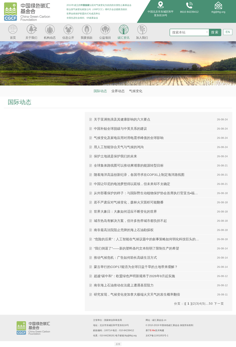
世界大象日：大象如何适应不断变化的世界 (125, 211)
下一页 (219, 303)
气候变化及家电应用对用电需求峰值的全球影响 (129, 138)
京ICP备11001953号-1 (157, 335)
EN (228, 32)
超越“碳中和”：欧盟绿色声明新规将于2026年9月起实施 (134, 276)
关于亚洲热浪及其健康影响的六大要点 (122, 119)
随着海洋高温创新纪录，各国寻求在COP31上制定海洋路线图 (139, 175)
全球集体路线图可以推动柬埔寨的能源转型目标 (129, 165)
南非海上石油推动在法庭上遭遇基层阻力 (124, 285)
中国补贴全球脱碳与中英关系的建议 (120, 128)
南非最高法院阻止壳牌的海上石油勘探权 (124, 230)
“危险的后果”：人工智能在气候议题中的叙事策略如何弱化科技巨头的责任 (147, 239)
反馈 (118, 344)
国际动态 (100, 91)
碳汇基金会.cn (159, 320)
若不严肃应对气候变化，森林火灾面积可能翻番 (129, 202)
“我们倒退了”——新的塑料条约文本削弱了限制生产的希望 (136, 248)
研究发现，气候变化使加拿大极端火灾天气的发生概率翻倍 (137, 294)
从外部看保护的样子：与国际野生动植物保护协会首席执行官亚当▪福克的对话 (147, 193)
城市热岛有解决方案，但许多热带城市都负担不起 (130, 221)
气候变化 (135, 91)
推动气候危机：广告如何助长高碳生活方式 (125, 257)
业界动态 (118, 91)
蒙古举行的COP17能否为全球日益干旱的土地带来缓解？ (136, 267)
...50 (209, 303)
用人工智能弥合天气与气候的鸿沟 (119, 147)
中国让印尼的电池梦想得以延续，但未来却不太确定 (132, 184)
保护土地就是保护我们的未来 (115, 156)
